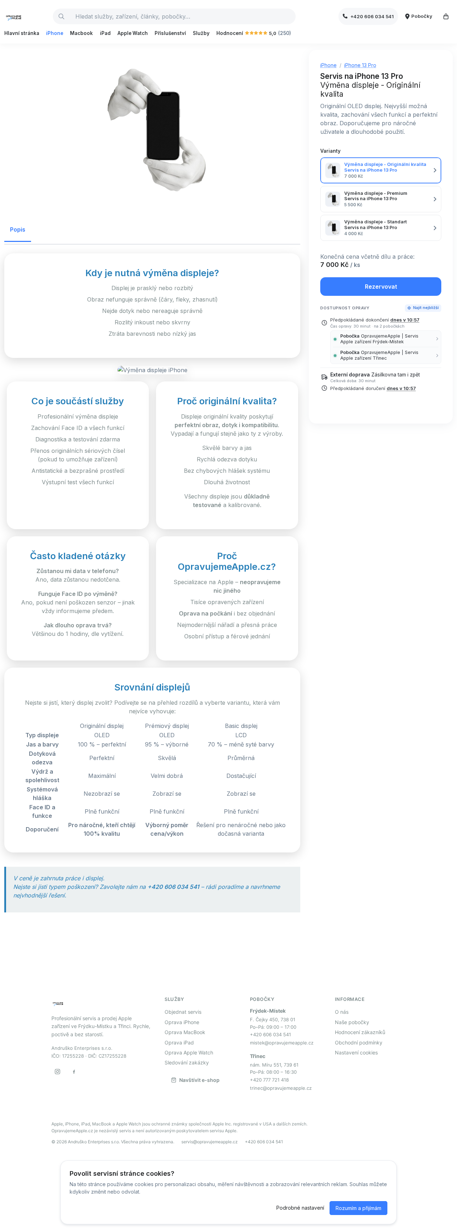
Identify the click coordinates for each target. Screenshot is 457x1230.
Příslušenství (170, 33)
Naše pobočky (352, 1022)
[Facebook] (74, 1072)
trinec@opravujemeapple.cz (281, 1088)
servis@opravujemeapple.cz (209, 1141)
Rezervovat (381, 286)
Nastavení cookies (356, 1052)
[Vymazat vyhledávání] (290, 16)
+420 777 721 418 (269, 1080)
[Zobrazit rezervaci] (446, 16)
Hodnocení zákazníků (360, 1032)
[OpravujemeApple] (25, 16)
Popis (17, 229)
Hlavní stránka (21, 33)
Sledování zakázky (187, 1062)
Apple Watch (132, 33)
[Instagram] (57, 1072)
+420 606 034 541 (270, 1034)
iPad (105, 33)
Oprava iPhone (182, 1022)
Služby (201, 33)
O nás (341, 1012)
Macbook (81, 33)
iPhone (54, 33)
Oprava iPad (179, 1042)
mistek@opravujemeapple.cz (281, 1043)
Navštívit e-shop (199, 1080)
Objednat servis (183, 1012)
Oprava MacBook (185, 1032)
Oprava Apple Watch (189, 1052)
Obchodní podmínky (358, 1042)
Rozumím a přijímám (358, 1208)
